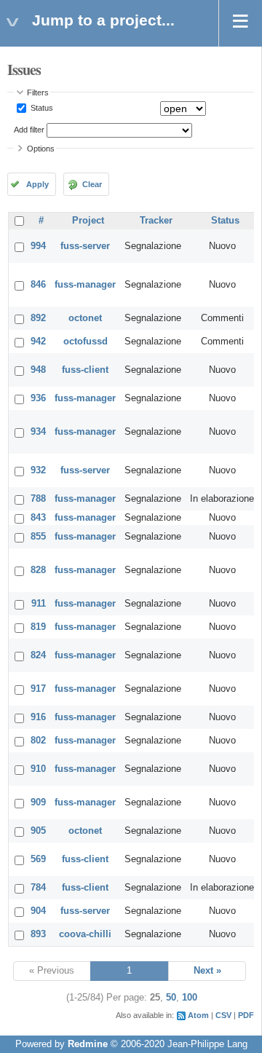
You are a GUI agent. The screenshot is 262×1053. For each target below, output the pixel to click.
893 (38, 934)
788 (38, 499)
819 (38, 627)
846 (38, 285)
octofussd (85, 341)
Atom (198, 1015)
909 (38, 802)
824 (38, 655)
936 (38, 398)
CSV (223, 1015)
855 (38, 537)
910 (38, 769)
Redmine (88, 1044)
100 (189, 998)
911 (38, 604)
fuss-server (85, 246)
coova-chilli (85, 934)
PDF (246, 1015)
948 (38, 370)
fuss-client (85, 370)
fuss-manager (85, 285)
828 (38, 570)
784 (38, 888)
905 (38, 831)
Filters (38, 92)
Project (88, 221)
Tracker (156, 221)
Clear (92, 184)
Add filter (29, 129)
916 (38, 717)
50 (171, 998)
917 (38, 689)
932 (38, 470)
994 (38, 246)
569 (38, 859)
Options (41, 148)
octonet (85, 318)
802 (38, 740)
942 (38, 341)
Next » (207, 971)
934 (38, 432)
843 (38, 518)
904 (38, 911)
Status (40, 107)
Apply (37, 184)
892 (38, 318)
